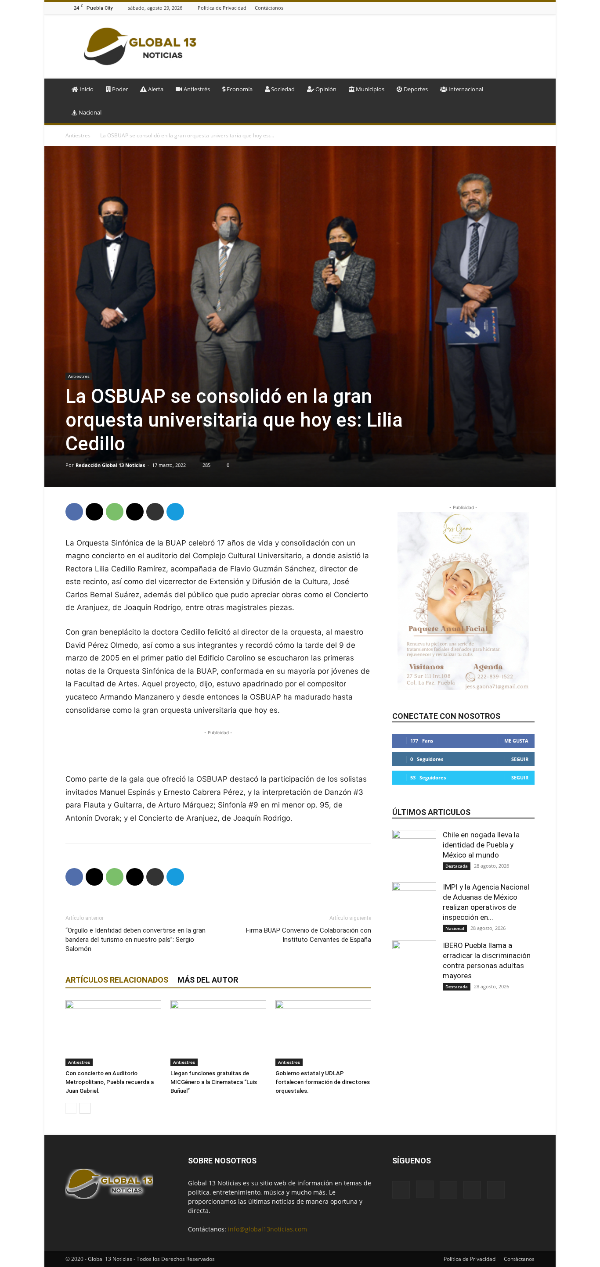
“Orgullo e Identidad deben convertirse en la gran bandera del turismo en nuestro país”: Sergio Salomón (135, 939)
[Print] (155, 511)
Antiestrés (196, 89)
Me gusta (516, 740)
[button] (524, 90)
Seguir (519, 759)
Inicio (86, 89)
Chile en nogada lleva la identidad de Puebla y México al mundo (481, 844)
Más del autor (207, 979)
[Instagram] (497, 8)
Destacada (456, 866)
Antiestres (77, 135)
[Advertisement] (375, 46)
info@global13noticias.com (267, 1229)
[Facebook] (486, 8)
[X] (530, 8)
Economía (239, 89)
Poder (119, 89)
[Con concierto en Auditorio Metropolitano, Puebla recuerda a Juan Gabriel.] (113, 1033)
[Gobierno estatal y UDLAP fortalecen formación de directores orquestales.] (323, 1033)
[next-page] (85, 1108)
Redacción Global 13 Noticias (110, 465)
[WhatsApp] (114, 511)
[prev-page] (70, 1108)
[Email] (135, 511)
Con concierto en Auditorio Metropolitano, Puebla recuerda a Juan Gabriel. (109, 1082)
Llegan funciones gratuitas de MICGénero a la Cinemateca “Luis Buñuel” (213, 1082)
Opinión (325, 89)
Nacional (89, 112)
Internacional (465, 89)
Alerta (155, 89)
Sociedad (282, 89)
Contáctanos (269, 7)
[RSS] (519, 8)
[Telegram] (175, 511)
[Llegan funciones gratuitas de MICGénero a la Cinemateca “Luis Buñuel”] (218, 1033)
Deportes (415, 89)
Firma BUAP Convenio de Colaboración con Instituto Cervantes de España (308, 935)
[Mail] (508, 8)
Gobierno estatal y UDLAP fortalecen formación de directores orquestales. (322, 1082)
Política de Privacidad (222, 7)
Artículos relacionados (116, 979)
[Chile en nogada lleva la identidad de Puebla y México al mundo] (414, 852)
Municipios (369, 89)
